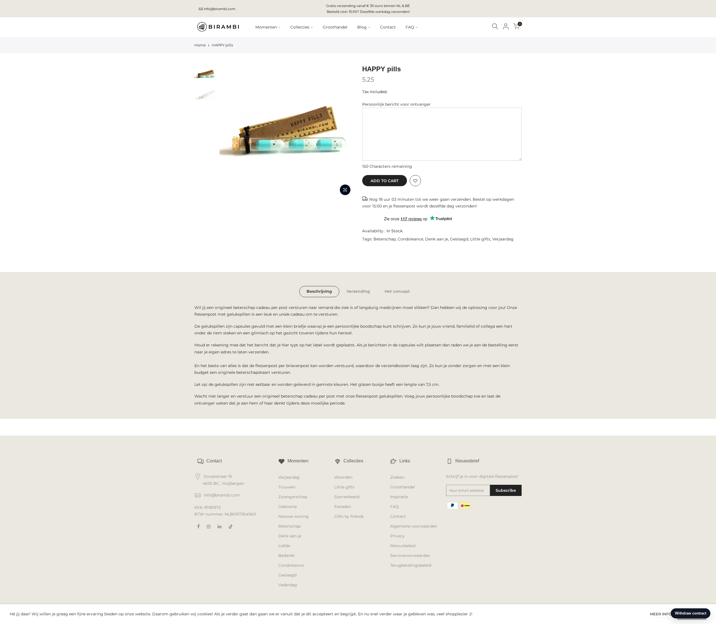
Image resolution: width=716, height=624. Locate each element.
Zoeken (397, 477)
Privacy (397, 535)
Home (200, 45)
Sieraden (342, 506)
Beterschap (384, 239)
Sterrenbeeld (346, 496)
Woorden (343, 477)
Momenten (266, 27)
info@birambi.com (219, 9)
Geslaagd (459, 239)
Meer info (661, 614)
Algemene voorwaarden (413, 526)
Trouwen (286, 487)
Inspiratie (399, 496)
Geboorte (287, 506)
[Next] (344, 131)
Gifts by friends (349, 516)
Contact (388, 27)
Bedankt (286, 555)
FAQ (410, 27)
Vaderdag (287, 584)
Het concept (397, 291)
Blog (362, 27)
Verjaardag (503, 239)
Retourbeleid (402, 545)
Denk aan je (436, 239)
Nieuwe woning (293, 516)
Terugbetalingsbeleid (410, 565)
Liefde (284, 545)
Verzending (358, 291)
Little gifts (480, 239)
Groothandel (335, 27)
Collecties (299, 27)
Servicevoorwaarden (410, 555)
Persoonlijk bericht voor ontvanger (396, 104)
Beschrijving (319, 291)
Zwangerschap (292, 496)
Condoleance (410, 239)
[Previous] (229, 131)
